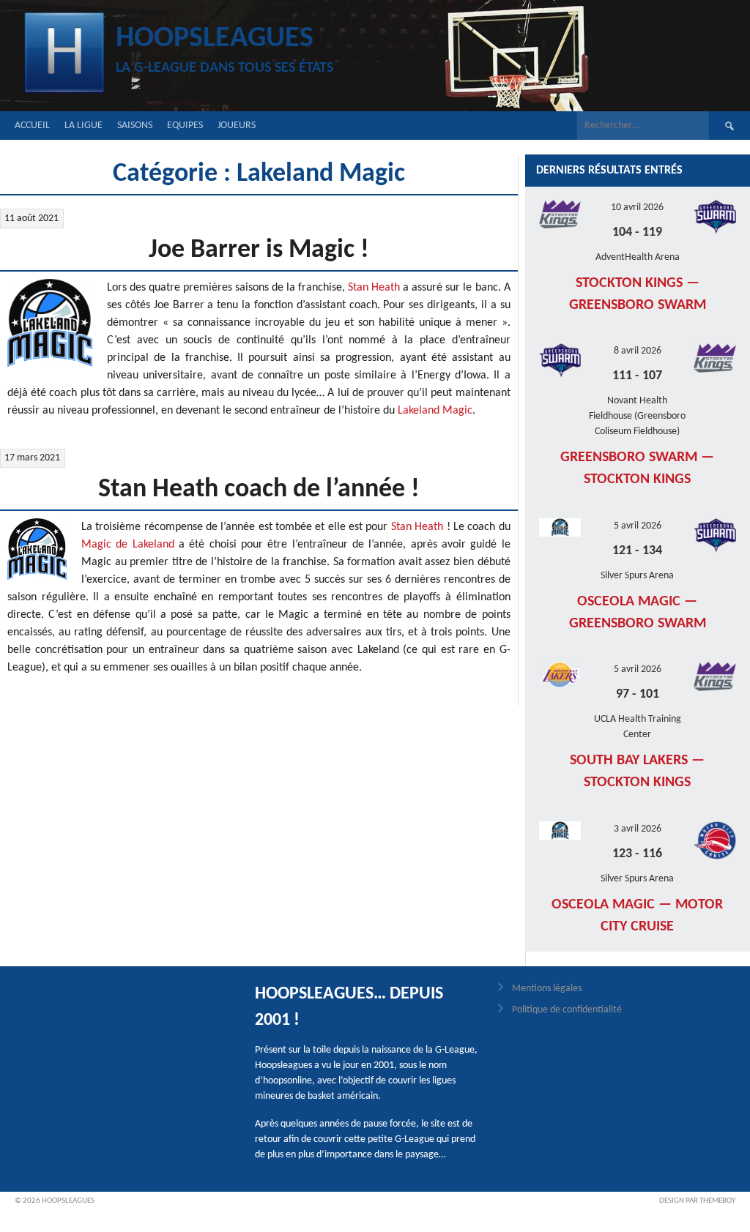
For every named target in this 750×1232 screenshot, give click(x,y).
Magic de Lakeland (127, 544)
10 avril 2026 (637, 207)
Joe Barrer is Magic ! (259, 250)
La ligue (83, 125)
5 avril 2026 (637, 525)
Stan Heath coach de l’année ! (259, 490)
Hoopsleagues (214, 38)
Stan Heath (374, 288)
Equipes (185, 125)
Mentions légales (547, 988)
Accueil (32, 125)
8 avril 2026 (637, 351)
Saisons (134, 125)
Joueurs (237, 125)
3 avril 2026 (637, 829)
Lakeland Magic (435, 411)
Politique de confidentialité (567, 1009)
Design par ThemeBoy (697, 1201)
